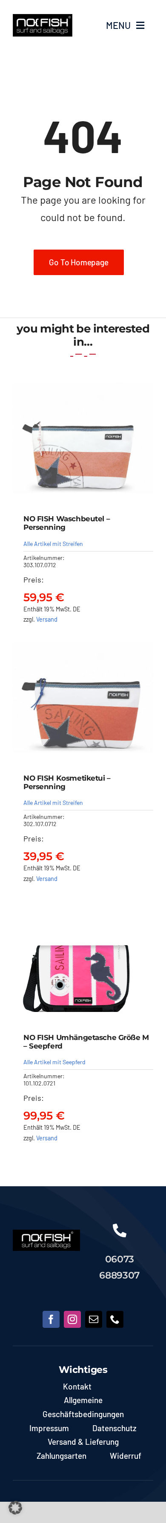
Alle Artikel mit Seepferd (54, 1062)
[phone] (114, 1319)
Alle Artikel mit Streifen (53, 543)
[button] (15, 1507)
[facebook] (51, 1319)
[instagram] (72, 1319)
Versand (46, 619)
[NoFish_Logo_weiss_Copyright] (42, 18)
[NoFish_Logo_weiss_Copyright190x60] (46, 1233)
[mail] (93, 1319)
